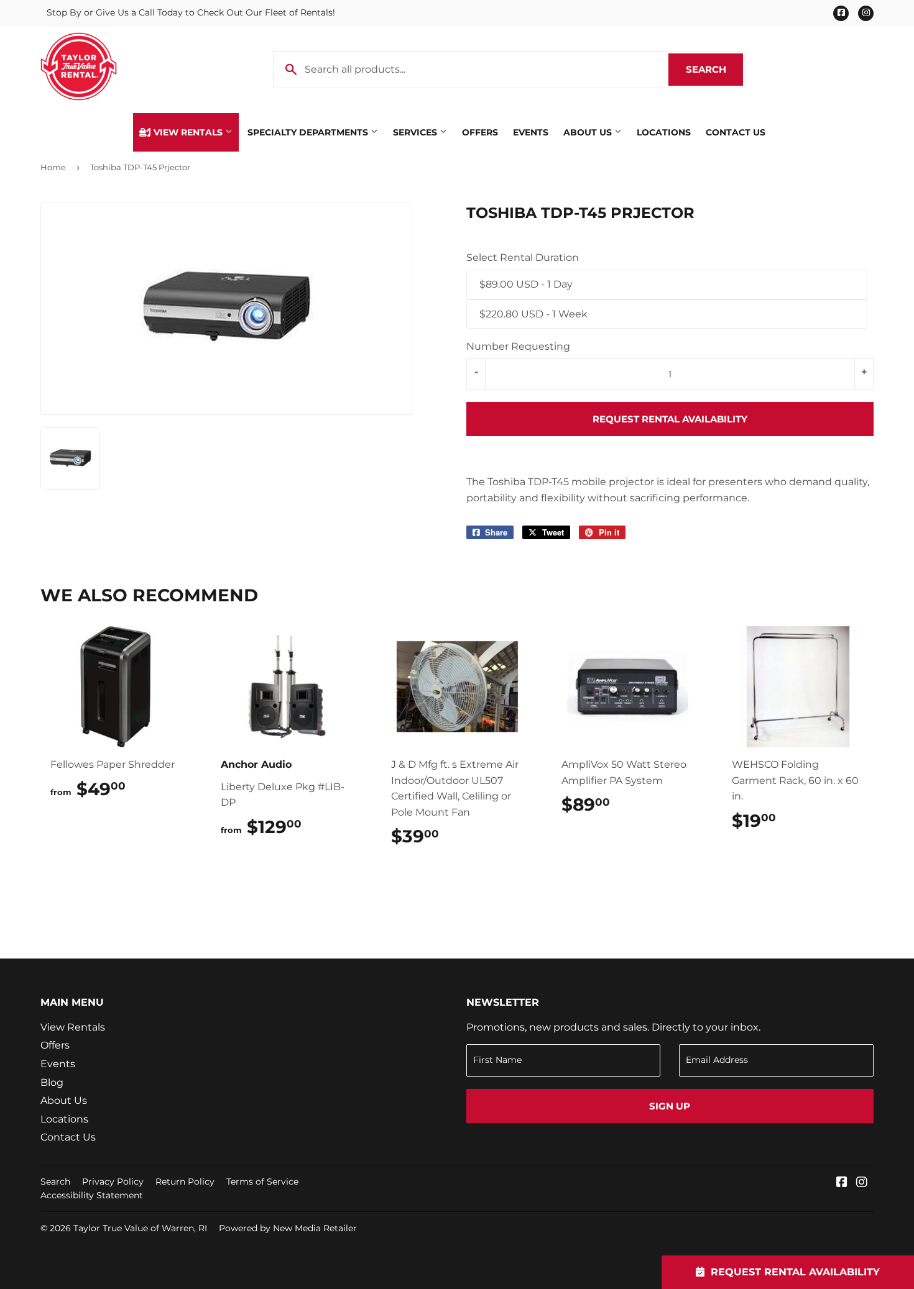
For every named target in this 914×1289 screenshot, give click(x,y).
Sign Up (669, 1106)
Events (530, 132)
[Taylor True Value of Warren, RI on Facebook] (841, 1183)
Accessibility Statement (91, 1195)
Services (416, 132)
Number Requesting (518, 346)
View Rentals (188, 132)
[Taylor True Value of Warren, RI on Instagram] (861, 1183)
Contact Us (735, 132)
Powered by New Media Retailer (288, 1228)
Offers (480, 132)
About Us (588, 132)
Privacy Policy (113, 1182)
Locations (664, 132)
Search (714, 69)
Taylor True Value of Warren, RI (140, 1228)
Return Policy (185, 1182)
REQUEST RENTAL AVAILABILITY (670, 419)
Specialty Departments (309, 132)
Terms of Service (262, 1182)
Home (53, 167)
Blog (51, 1082)
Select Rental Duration (522, 257)
